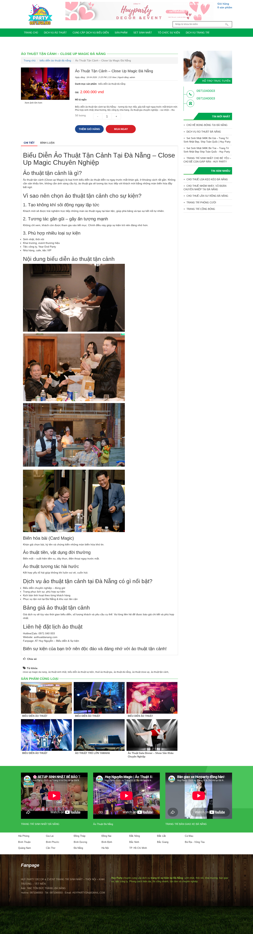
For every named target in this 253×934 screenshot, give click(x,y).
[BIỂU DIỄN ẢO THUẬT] (46, 698)
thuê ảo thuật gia (103, 672)
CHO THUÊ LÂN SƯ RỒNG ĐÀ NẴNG (207, 195)
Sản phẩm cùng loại (39, 679)
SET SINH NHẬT (142, 32)
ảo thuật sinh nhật (57, 672)
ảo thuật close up (140, 672)
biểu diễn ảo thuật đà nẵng (55, 60)
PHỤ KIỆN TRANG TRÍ (36, 41)
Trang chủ (31, 32)
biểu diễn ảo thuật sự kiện (81, 672)
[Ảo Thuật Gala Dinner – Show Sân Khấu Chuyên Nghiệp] (151, 735)
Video (87, 41)
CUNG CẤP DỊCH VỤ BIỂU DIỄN (91, 32)
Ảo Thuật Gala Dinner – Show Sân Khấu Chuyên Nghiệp (151, 755)
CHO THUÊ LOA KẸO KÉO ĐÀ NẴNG (207, 179)
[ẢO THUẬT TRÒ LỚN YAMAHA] (99, 735)
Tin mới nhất (221, 116)
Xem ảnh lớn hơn (33, 102)
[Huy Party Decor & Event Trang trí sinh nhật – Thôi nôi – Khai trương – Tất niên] (40, 14)
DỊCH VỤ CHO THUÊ (66, 41)
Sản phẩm (121, 32)
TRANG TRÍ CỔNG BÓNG (201, 209)
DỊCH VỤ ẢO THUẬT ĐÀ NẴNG (204, 131)
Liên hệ (102, 41)
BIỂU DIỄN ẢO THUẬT (34, 716)
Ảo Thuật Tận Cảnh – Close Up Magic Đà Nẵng (63, 54)
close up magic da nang (35, 672)
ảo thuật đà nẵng (122, 672)
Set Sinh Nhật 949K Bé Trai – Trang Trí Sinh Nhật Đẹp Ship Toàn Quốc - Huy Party (207, 150)
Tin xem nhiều (220, 170)
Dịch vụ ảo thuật (55, 32)
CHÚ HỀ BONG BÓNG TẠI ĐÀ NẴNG (207, 125)
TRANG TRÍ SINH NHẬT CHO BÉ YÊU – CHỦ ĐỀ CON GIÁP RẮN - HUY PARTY (207, 160)
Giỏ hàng (224, 5)
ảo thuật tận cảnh (159, 672)
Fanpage (30, 865)
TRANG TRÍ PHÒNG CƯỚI (201, 202)
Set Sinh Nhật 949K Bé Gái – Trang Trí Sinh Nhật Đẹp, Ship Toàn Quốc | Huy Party (207, 140)
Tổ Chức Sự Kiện (169, 32)
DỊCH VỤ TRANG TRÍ (197, 32)
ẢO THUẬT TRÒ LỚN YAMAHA (92, 753)
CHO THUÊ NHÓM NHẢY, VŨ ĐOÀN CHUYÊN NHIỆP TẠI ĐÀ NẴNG (205, 188)
